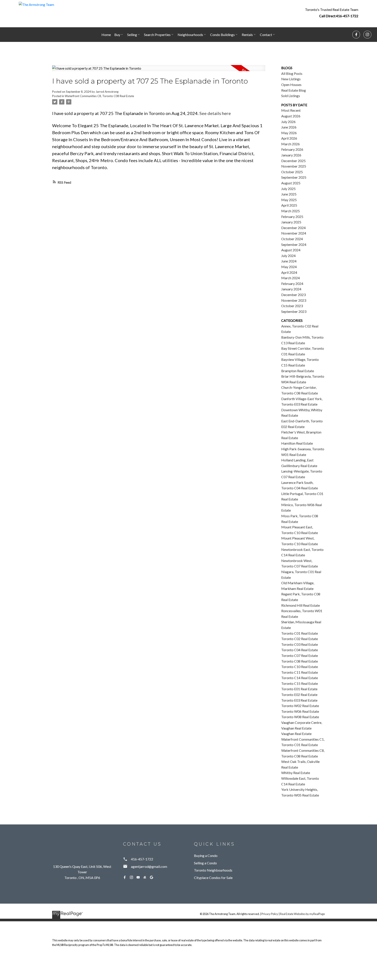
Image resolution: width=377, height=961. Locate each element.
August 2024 (290, 250)
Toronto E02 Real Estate (299, 694)
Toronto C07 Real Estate (299, 655)
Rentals (247, 35)
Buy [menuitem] (117, 35)
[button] (331, 12)
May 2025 (289, 200)
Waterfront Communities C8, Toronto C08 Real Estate (99, 96)
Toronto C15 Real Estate (299, 683)
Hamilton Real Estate (297, 443)
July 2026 (288, 122)
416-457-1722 (347, 16)
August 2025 (290, 183)
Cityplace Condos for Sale (213, 877)
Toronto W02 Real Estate (300, 706)
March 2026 (290, 144)
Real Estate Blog (293, 90)
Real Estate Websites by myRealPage (302, 914)
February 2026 (292, 149)
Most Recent (291, 110)
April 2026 (289, 138)
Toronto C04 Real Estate (299, 650)
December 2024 (293, 228)
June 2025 (288, 194)
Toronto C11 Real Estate (299, 672)
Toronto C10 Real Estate (299, 667)
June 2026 (288, 127)
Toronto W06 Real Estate (300, 711)
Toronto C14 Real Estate (299, 678)
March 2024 (290, 278)
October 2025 (292, 172)
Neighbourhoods (190, 35)
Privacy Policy (269, 914)
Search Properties (157, 35)
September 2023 (293, 311)
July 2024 (288, 256)
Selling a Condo (205, 863)
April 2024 (289, 272)
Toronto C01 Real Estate (299, 633)
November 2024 (293, 233)
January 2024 (291, 289)
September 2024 (293, 244)
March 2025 (290, 211)
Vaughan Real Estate (296, 733)
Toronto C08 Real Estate (299, 661)
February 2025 (292, 216)
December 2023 (293, 295)
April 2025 (289, 205)
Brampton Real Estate (297, 371)
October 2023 (292, 306)
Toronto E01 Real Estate (299, 689)
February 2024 (292, 283)
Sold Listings (290, 96)
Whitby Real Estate (295, 773)
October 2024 (292, 239)
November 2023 (293, 300)
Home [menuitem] (106, 35)
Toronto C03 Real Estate (299, 644)
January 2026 (291, 155)
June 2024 (288, 261)
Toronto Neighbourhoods (213, 870)
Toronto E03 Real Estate (299, 700)
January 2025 (291, 222)
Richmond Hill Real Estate (300, 605)
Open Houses (291, 84)
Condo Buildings (222, 35)
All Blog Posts (291, 73)
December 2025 (293, 161)
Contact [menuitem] (266, 35)
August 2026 (290, 116)
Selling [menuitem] (132, 35)
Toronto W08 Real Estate (300, 717)
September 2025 (293, 177)
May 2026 (289, 133)
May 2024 (289, 267)
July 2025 (288, 189)
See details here (215, 113)
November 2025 (293, 166)
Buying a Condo (206, 855)
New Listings (291, 79)
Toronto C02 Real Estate (299, 639)
